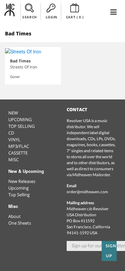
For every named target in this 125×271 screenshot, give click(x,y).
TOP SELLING (21, 126)
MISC (13, 160)
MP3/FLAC (18, 146)
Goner (15, 76)
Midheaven (9, 11)
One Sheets (19, 223)
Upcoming (18, 188)
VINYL (14, 140)
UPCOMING (20, 119)
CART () (75, 17)
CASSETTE (18, 153)
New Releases (21, 181)
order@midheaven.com (87, 191)
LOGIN (51, 17)
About (14, 216)
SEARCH (29, 17)
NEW (13, 113)
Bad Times (20, 61)
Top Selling (19, 195)
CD (11, 133)
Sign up (111, 250)
